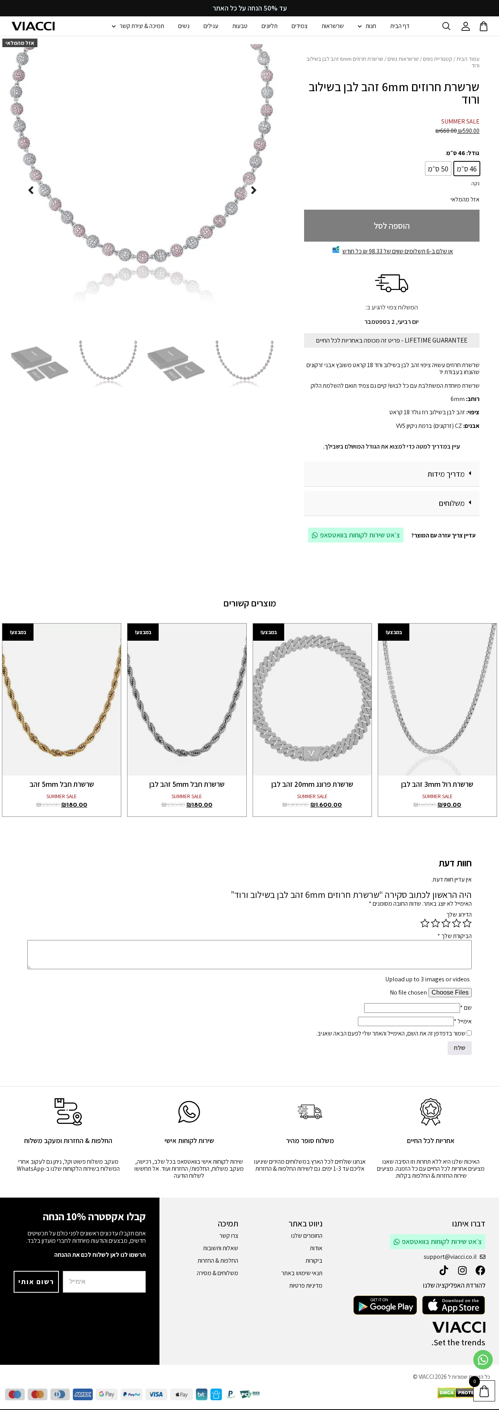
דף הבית (399, 26)
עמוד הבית (468, 58)
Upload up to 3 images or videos (427, 979)
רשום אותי (36, 1281)
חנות (371, 26)
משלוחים (452, 503)
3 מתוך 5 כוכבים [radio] (446, 923)
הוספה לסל (392, 225)
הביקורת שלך (454, 936)
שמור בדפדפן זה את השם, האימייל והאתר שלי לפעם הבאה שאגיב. (390, 1033)
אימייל (463, 1021)
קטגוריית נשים (437, 58)
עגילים (210, 26)
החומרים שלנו (306, 1236)
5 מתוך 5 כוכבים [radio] (425, 923)
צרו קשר (228, 1236)
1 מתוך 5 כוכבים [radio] (467, 923)
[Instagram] (462, 1270)
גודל (473, 153)
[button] (392, 474)
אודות (316, 1248)
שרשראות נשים (403, 58)
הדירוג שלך (459, 914)
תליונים (270, 26)
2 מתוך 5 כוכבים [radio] (456, 923)
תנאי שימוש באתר (301, 1273)
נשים (183, 26)
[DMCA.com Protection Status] (463, 1396)
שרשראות (333, 26)
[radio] (467, 168)
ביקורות (314, 1260)
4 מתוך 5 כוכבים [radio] (435, 923)
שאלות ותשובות (220, 1248)
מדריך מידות (446, 474)
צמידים (300, 26)
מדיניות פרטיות (305, 1285)
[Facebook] (480, 1270)
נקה (475, 183)
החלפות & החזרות (218, 1260)
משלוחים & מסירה (217, 1273)
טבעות (240, 26)
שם (466, 1008)
